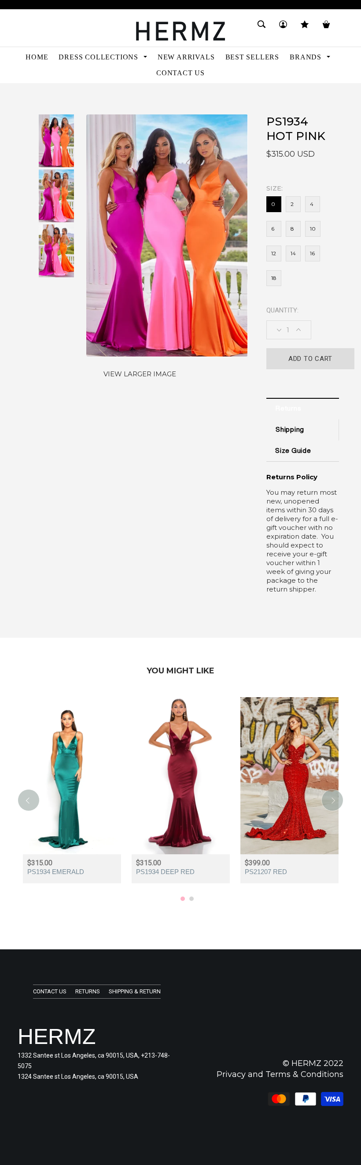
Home (26, 99)
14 (293, 253)
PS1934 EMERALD (55, 871)
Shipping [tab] (290, 430)
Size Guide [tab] (293, 451)
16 (312, 253)
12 (273, 253)
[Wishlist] (304, 28)
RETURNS (87, 991)
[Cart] (326, 28)
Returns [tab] (288, 409)
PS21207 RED (266, 871)
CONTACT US (49, 991)
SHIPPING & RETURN (135, 991)
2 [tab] (191, 899)
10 (313, 228)
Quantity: (282, 310)
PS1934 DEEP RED (165, 871)
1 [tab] (182, 899)
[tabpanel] (72, 795)
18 (273, 278)
